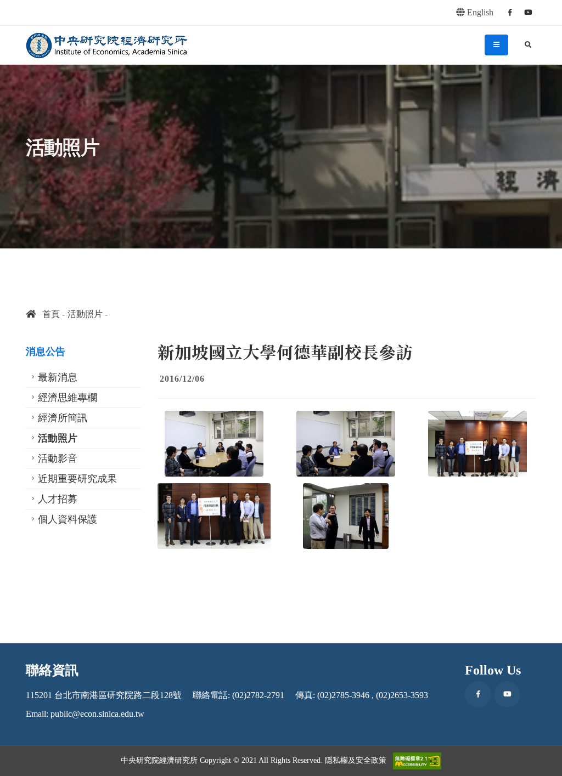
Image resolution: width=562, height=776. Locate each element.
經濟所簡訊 (62, 417)
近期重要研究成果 (77, 478)
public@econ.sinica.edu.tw (97, 713)
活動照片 (85, 314)
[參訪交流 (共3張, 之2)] (345, 444)
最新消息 (57, 377)
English (479, 12)
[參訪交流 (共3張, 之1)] (214, 444)
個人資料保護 (67, 519)
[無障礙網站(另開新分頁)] (417, 760)
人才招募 (57, 499)
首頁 (48, 314)
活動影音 (57, 458)
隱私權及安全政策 (355, 760)
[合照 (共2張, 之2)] (214, 516)
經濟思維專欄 (67, 397)
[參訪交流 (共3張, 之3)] (345, 516)
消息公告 (45, 351)
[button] (543, 763)
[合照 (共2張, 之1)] (477, 444)
